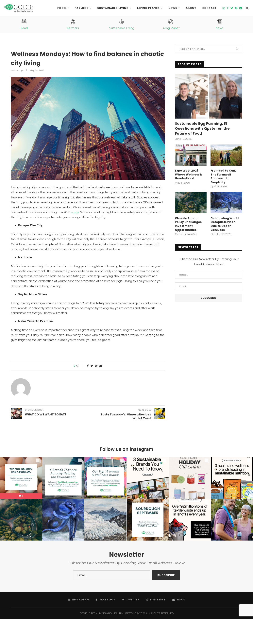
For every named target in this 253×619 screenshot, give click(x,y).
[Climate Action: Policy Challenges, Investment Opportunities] (191, 202)
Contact (209, 8)
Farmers (82, 8)
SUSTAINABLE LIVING (112, 8)
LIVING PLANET (148, 8)
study (75, 212)
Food (61, 8)
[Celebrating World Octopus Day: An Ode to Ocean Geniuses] (226, 202)
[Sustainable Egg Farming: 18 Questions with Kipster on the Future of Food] (208, 96)
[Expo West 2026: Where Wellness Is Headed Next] (191, 155)
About (191, 8)
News (172, 8)
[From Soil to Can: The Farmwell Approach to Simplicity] (226, 155)
